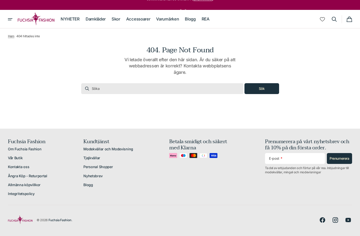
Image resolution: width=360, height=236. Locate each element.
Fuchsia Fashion (60, 220)
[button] (334, 19)
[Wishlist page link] (322, 19)
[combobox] (162, 88)
